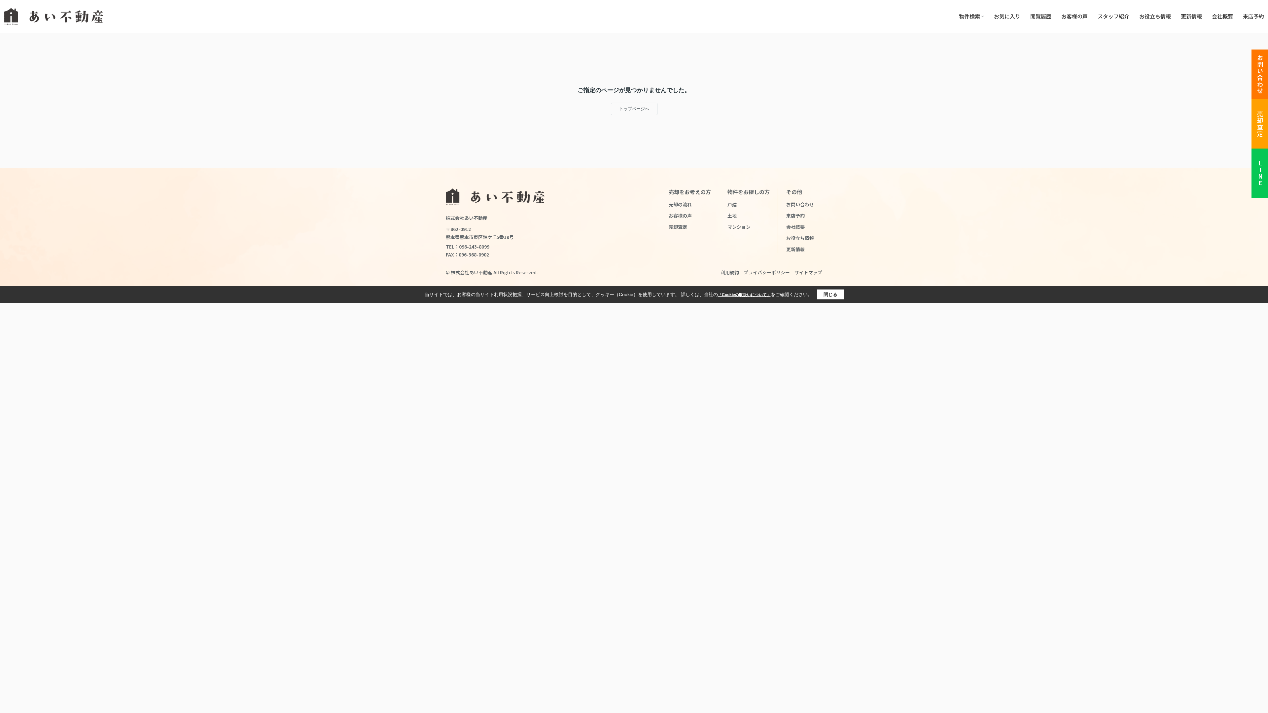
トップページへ (634, 108)
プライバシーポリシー (767, 272)
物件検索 (969, 16)
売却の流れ (680, 204)
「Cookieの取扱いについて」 (744, 294)
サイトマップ (808, 272)
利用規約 (730, 272)
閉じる (830, 294)
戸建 (732, 204)
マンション (739, 226)
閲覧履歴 (1040, 16)
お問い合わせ (1260, 74)
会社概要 (1222, 16)
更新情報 (1191, 16)
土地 (732, 215)
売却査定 (1260, 124)
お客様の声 (1074, 16)
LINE (1260, 173)
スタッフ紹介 (1113, 16)
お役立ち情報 (1155, 16)
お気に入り (1007, 16)
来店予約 (1253, 16)
